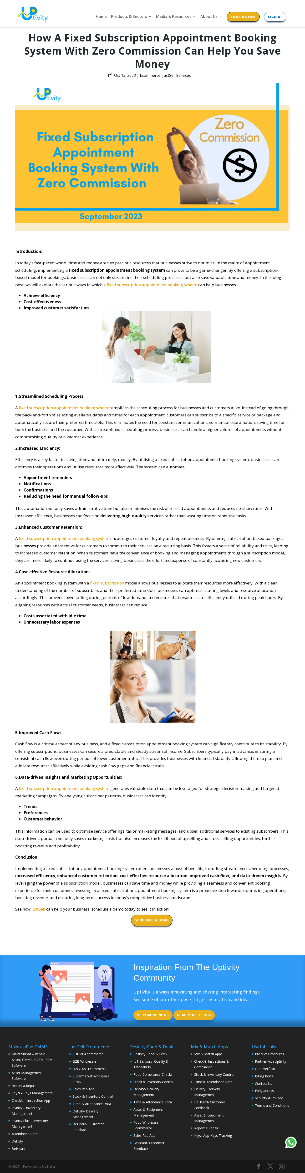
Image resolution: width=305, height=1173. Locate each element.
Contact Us (263, 1083)
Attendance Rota (25, 1134)
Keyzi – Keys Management (32, 1093)
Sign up (275, 17)
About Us (209, 17)
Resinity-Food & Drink (150, 1054)
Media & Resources (173, 17)
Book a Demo (243, 17)
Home (101, 17)
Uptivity (49, 1166)
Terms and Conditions (272, 1105)
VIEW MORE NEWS (153, 1015)
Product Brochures (269, 1054)
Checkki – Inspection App (31, 1100)
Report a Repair (24, 1085)
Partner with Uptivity (270, 1061)
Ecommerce (150, 75)
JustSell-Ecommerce (88, 1054)
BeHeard (18, 1148)
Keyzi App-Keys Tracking (213, 1135)
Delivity (17, 1141)
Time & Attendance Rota (92, 1103)
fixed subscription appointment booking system (152, 284)
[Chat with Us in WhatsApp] (291, 1143)
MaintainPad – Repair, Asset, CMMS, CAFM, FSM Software (32, 1060)
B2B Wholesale (84, 1061)
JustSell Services (176, 75)
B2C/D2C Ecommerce (90, 1068)
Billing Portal (264, 1076)
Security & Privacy (269, 1098)
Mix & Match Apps (208, 1054)
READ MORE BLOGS (194, 1015)
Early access (264, 1090)
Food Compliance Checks (153, 1074)
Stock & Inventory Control (93, 1096)
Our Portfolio (265, 1068)
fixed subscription (107, 583)
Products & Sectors (129, 17)
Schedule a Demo (152, 920)
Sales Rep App (84, 1089)
